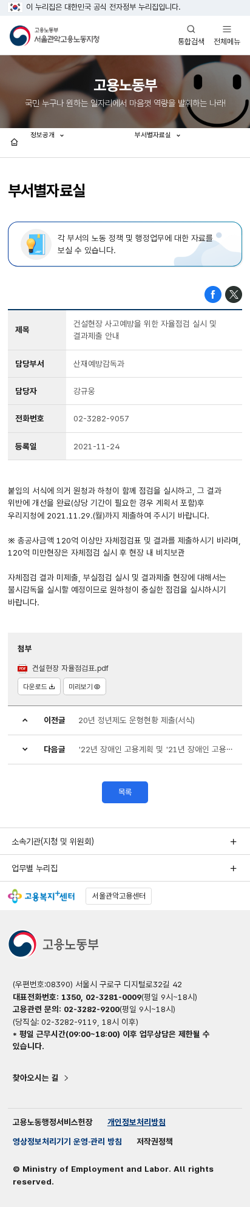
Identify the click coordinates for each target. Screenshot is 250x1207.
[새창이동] (41, 896)
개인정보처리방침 (136, 1122)
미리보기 (81, 686)
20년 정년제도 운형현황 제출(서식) (136, 720)
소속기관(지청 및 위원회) (53, 841)
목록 (125, 792)
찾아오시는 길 (36, 1078)
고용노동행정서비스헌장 (53, 1122)
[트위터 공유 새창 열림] (233, 294)
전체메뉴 (227, 35)
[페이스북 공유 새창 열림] (212, 294)
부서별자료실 (154, 135)
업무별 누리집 (35, 868)
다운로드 (35, 686)
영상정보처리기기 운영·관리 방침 (67, 1141)
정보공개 (43, 135)
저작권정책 (155, 1141)
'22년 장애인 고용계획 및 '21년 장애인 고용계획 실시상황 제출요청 (156, 749)
